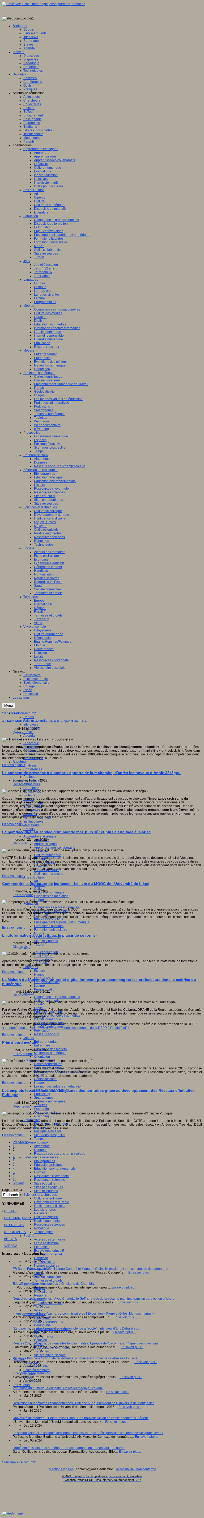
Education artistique (48, 1165)
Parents (29, 829)
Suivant (18, 1183)
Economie (41, 1247)
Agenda (29, 736)
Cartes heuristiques (48, 1064)
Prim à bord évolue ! (20, 1042)
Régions (40, 1295)
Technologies (43, 1232)
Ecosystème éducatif (49, 1251)
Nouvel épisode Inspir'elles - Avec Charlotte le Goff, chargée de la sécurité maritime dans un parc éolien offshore (94, 1298)
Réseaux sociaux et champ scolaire (59, 1153)
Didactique (31, 743)
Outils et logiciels (46, 1217)
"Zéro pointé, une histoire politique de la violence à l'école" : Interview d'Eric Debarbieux (76, 1328)
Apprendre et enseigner (40, 836)
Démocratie (42, 1325)
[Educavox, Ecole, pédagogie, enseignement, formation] (43, 4)
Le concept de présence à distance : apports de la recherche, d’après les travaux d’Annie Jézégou (91, 773)
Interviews (30, 724)
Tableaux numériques (49, 1101)
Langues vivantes (47, 982)
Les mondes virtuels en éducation (58, 1086)
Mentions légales (61, 1469)
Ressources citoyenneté (51, 1176)
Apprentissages (45, 844)
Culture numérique (47, 855)
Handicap (41, 1258)
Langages (30, 967)
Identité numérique (47, 1019)
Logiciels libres (45, 1209)
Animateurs (31, 784)
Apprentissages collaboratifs (54, 847)
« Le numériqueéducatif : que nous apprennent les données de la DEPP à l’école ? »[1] (65, 1028)
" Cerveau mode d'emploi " (32, 1373)
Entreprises (42, 1045)
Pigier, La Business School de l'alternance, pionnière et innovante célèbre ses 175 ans (75, 1358)
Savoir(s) (19, 762)
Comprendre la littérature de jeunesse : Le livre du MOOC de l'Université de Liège (75, 883)
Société (28, 1236)
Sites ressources (46, 941)
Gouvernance (44, 1336)
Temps (39, 1139)
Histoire (39, 1172)
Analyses (30, 765)
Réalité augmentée (48, 1221)
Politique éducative (48, 1131)
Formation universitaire (50, 930)
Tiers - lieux (42, 1351)
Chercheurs (31, 788)
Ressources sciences (49, 1180)
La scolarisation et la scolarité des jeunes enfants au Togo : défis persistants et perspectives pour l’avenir (88, 1433)
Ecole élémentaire (36, 1370)
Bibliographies (44, 1161)
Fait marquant (23, 895)
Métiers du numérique (50, 1053)
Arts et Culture (33, 877)
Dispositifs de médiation (51, 896)
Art (36, 881)
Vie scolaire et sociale (50, 1355)
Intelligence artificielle (49, 1206)
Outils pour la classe (48, 874)
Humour (40, 974)
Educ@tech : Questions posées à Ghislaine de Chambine (54, 1284)
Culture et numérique (49, 892)
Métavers (40, 1213)
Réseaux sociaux (46, 1034)
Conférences (32, 769)
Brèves (28, 732)
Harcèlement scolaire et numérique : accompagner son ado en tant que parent (69, 1448)
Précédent (20, 1142)
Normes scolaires (46, 1265)
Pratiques (30, 777)
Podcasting (42, 1094)
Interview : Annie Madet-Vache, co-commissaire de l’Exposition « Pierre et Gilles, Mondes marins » (83, 1313)
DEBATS (10, 1211)
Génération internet (48, 1254)
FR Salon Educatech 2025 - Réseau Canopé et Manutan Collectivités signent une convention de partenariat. (91, 1269)
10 (14, 1179)
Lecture (39, 986)
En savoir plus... (13, 765)
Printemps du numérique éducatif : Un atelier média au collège (58, 1388)
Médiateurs (31, 825)
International (43, 1292)
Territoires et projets (48, 1280)
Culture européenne (48, 1321)
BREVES (10, 1239)
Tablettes (40, 1105)
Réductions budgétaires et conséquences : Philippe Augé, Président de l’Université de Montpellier (83, 1403)
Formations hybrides (48, 926)
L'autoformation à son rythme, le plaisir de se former (49, 935)
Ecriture (39, 971)
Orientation (42, 1056)
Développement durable (51, 1202)
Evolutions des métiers (50, 1049)
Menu (8, 705)
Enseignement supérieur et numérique (62, 922)
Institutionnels (33, 821)
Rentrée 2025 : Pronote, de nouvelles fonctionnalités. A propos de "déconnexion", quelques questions (86, 1343)
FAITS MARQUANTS (19, 1218)
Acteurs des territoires (49, 1239)
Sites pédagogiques (48, 1187)
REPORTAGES (15, 1232)
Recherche (21, 784)
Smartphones (43, 1098)
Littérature (41, 900)
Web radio (41, 1109)
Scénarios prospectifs (49, 1135)
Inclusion (40, 1340)
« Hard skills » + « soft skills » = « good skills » (44, 721)
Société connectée (47, 1277)
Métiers (28, 1038)
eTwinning (41, 1116)
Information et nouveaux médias (57, 1015)
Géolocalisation (45, 1079)
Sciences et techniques (40, 1195)
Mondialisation (44, 1262)
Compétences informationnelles (57, 997)
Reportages (21, 1106)
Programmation (45, 989)
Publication (42, 1030)
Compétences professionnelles (56, 907)
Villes (38, 1310)
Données (40, 1150)
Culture (39, 889)
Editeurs (29, 795)
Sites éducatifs (44, 1183)
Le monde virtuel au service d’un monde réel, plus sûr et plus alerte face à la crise (76, 832)
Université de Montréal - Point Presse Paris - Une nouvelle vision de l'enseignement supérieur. (80, 1418)
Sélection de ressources (40, 1157)
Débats (28, 717)
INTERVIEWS (14, 1225)
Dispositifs (20, 843)
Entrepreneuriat (45, 1042)
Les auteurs (21, 1385)
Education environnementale (55, 1168)
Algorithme (42, 1146)
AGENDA (10, 1246)
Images (39, 1083)
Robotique (41, 1228)
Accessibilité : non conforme (136, 1469)
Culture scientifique (48, 1198)
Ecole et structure (46, 1243)
